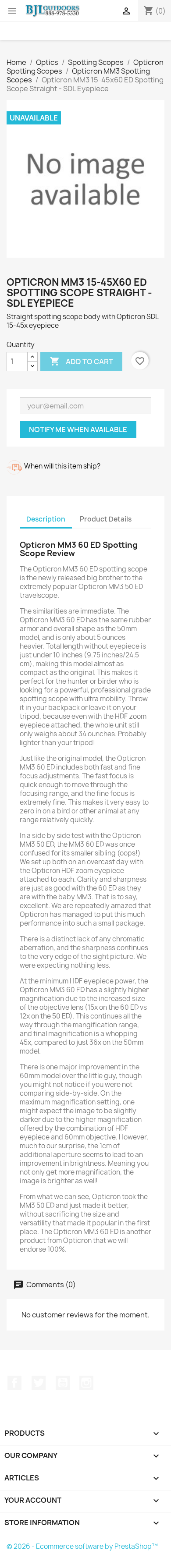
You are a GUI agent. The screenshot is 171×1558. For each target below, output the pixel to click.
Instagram (86, 1383)
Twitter (39, 1383)
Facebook (14, 1383)
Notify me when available (78, 429)
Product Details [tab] (106, 519)
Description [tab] (45, 519)
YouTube (63, 1383)
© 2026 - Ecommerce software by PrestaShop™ (82, 1546)
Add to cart (81, 361)
